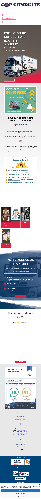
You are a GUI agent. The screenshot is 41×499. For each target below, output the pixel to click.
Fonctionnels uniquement (20, 493)
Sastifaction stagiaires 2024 (9, 18)
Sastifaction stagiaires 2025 (9, 22)
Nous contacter (9, 80)
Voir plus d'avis (20, 361)
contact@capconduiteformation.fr (20, 419)
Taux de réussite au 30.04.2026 (29, 285)
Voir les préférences (20, 496)
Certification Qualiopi (8, 14)
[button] (39, 484)
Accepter (20, 490)
